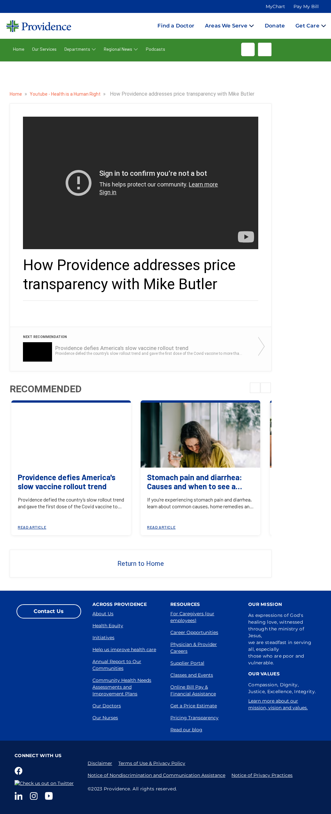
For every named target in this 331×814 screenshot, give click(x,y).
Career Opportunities (194, 632)
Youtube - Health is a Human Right (65, 94)
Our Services (44, 49)
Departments (77, 49)
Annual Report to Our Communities (116, 665)
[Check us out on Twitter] (45, 783)
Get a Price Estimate (193, 706)
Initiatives (103, 637)
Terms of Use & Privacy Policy (151, 763)
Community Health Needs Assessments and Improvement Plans (121, 687)
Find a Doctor (175, 26)
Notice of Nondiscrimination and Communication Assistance (156, 775)
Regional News (118, 49)
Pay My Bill (306, 6)
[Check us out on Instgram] (35, 795)
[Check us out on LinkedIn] (20, 795)
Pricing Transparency (194, 718)
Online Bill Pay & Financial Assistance (193, 690)
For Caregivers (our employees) (192, 617)
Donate (275, 26)
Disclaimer (100, 763)
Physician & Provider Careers (193, 647)
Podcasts (155, 49)
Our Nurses (105, 718)
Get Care (307, 26)
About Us (102, 614)
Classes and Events (191, 675)
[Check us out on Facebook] (20, 770)
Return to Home (140, 563)
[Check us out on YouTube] (50, 795)
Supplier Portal (187, 663)
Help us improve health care (124, 649)
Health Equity (107, 626)
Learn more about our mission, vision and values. (278, 704)
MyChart (275, 6)
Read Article (32, 527)
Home (18, 49)
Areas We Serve (226, 26)
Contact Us (49, 611)
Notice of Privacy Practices (262, 775)
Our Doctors (106, 706)
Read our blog (186, 730)
